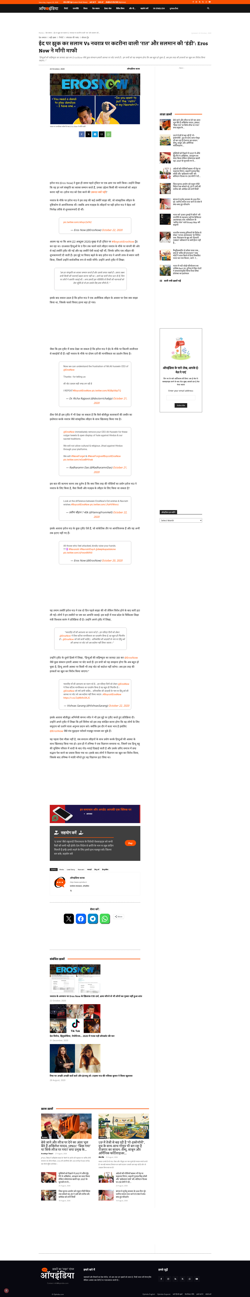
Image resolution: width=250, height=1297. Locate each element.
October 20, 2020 (112, 560)
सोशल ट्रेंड (85, 37)
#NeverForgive (95, 456)
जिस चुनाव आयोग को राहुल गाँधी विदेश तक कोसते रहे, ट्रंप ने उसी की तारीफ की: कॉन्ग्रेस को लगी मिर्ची (74, 1194)
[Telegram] (95, 134)
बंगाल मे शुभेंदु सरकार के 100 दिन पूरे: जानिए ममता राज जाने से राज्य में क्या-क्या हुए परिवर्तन (131, 1194)
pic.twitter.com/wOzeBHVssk (78, 459)
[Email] (102, 134)
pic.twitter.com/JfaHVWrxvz (104, 504)
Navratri (81, 869)
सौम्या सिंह (101, 1157)
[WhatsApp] (206, 2)
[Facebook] (193, 2)
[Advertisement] (111, 1226)
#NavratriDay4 (87, 549)
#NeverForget (78, 456)
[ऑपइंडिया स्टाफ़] (60, 883)
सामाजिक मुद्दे (102, 1138)
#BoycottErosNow (123, 241)
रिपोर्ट (61, 37)
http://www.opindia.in (78, 882)
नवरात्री (89, 869)
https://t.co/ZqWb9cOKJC (76, 697)
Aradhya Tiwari (47, 1153)
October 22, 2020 (112, 230)
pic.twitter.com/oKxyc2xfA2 (77, 222)
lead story (71, 869)
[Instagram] (196, 2)
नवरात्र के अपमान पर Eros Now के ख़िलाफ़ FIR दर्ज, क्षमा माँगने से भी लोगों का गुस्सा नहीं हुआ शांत (96, 996)
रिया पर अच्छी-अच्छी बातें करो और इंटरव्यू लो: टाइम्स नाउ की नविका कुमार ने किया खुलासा (91, 1075)
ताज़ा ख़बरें (166, 114)
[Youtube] (209, 2)
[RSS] (199, 2)
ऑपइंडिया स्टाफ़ (133, 68)
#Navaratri (74, 549)
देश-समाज (49, 33)
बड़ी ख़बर (52, 37)
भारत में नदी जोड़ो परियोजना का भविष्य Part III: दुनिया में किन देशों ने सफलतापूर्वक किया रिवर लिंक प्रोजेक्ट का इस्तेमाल (187, 270)
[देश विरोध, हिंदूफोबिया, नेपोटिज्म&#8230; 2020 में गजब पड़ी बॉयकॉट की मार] (96, 1018)
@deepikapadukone (105, 549)
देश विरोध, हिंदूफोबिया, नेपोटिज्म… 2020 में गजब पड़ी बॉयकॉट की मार (82, 1036)
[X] (203, 2)
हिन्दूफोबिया (105, 869)
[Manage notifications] (6, 1290)
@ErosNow (69, 369)
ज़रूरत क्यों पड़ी (98, 192)
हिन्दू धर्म (96, 869)
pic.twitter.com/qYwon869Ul (77, 552)
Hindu (61, 869)
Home (41, 33)
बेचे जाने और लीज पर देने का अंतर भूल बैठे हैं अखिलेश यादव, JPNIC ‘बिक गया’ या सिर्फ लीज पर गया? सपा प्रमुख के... (66, 1146)
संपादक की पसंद (72, 37)
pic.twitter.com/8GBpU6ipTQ (106, 390)
